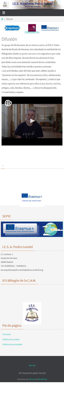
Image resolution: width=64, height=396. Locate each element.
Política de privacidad (12, 344)
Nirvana (32, 379)
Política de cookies (10, 339)
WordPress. (42, 379)
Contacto (6, 334)
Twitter (32, 365)
